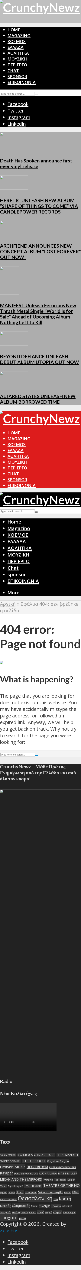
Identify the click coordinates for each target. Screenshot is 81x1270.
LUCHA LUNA (48, 1173)
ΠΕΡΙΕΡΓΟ (17, 65)
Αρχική (8, 604)
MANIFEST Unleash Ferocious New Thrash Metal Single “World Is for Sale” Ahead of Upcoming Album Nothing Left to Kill (38, 313)
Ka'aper (6, 1173)
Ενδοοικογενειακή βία (50, 1192)
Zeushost (10, 1230)
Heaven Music (12, 1166)
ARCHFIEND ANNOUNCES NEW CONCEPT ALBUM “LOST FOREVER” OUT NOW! (40, 251)
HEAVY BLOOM (37, 1167)
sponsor (17, 76)
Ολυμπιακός (21, 1205)
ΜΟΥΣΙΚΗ (17, 59)
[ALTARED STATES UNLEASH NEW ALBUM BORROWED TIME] (14, 383)
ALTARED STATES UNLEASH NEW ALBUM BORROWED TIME (38, 399)
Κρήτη (65, 1198)
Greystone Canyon (58, 1161)
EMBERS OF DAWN (10, 1161)
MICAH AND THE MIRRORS (21, 1179)
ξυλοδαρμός (69, 1212)
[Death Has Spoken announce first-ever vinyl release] (14, 148)
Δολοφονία (31, 1192)
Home (14, 30)
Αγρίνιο (3, 1192)
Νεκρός (5, 1205)
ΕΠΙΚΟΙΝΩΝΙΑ (22, 82)
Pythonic (48, 1179)
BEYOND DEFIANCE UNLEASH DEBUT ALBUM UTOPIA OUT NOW (39, 359)
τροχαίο (9, 1217)
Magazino (19, 35)
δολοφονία (5, 1212)
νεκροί (48, 1212)
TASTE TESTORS (33, 1186)
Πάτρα (34, 1206)
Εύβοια (67, 1192)
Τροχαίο (56, 1206)
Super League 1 (15, 1186)
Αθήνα (11, 1192)
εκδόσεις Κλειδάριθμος (24, 1212)
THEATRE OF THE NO (61, 1185)
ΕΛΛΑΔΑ (16, 47)
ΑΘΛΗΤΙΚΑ (18, 53)
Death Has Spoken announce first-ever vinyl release (37, 163)
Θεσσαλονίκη (35, 1198)
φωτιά (22, 1218)
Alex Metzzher (8, 1155)
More (13, 592)
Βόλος (20, 1192)
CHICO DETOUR (44, 1155)
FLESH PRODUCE (34, 1161)
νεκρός (57, 1212)
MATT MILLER (67, 1173)
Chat (13, 70)
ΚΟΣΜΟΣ (17, 41)
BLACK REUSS (25, 1155)
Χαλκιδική (67, 1206)
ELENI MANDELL (68, 1155)
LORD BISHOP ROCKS (26, 1173)
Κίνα (55, 1199)
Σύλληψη (44, 1206)
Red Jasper (60, 1179)
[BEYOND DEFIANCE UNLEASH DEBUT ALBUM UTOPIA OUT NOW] (14, 344)
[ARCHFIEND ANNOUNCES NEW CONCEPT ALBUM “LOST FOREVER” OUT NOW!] (14, 233)
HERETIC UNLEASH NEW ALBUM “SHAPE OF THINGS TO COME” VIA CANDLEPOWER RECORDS (39, 206)
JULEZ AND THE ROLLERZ (62, 1167)
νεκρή (40, 1212)
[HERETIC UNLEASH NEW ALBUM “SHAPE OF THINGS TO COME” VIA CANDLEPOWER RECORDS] (14, 187)
